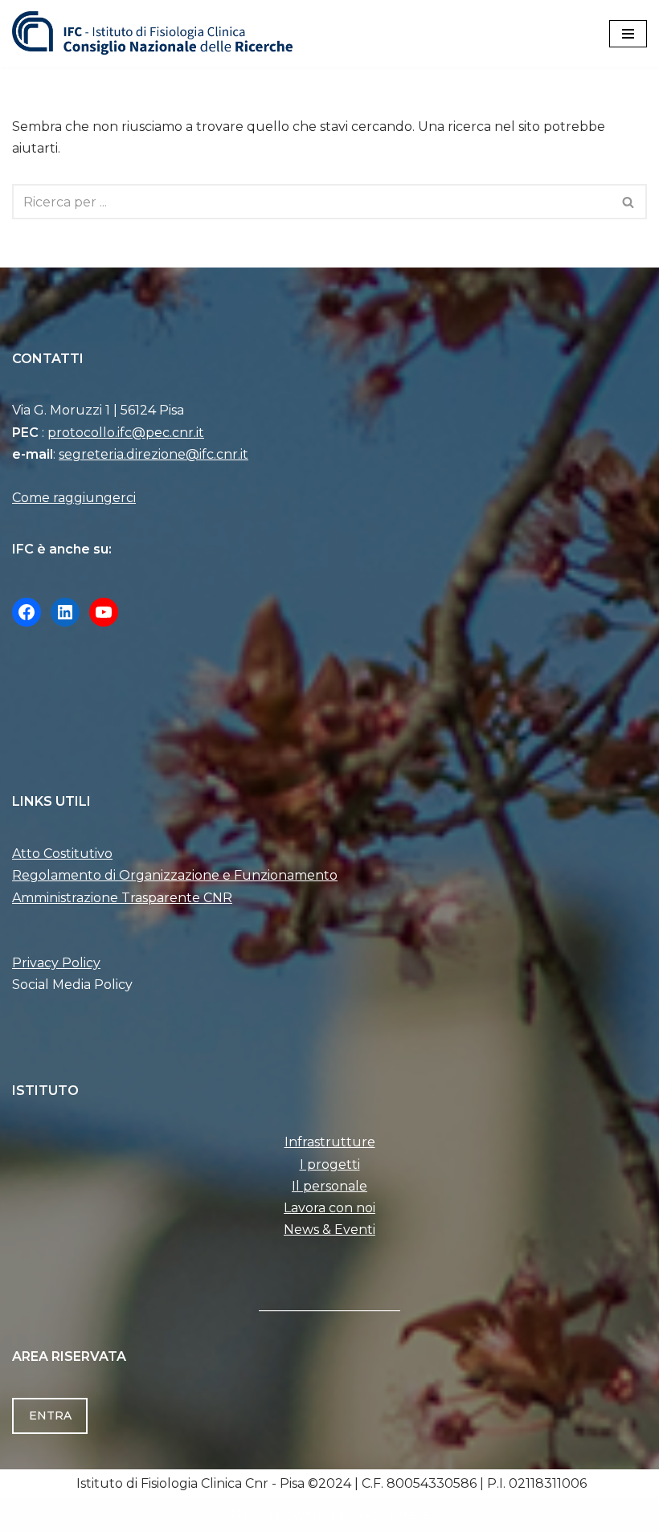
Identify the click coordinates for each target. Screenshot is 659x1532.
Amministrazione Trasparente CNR (122, 897)
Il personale (329, 1186)
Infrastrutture (329, 1142)
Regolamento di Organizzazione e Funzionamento (175, 875)
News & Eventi (329, 1229)
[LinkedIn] (65, 612)
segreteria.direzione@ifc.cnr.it (153, 454)
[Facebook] (26, 612)
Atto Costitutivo (62, 853)
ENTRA (50, 1415)
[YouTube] (103, 612)
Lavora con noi (329, 1207)
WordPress (393, 1514)
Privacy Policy (56, 962)
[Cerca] (629, 201)
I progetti (330, 1164)
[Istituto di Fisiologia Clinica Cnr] (152, 33)
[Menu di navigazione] (628, 33)
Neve (248, 1514)
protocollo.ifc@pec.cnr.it (125, 432)
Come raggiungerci (74, 497)
